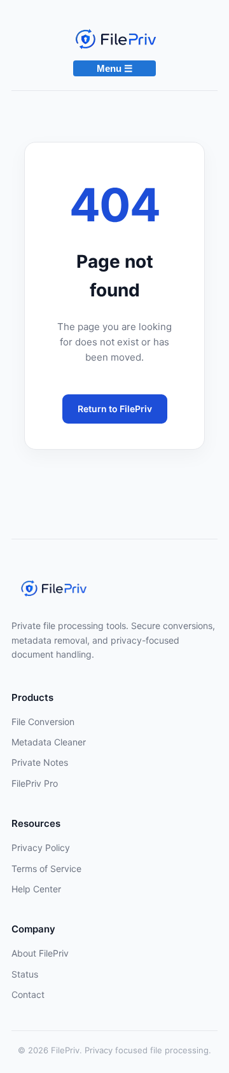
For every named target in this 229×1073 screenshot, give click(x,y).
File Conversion (42, 721)
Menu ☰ (114, 68)
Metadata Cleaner (48, 742)
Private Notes (39, 762)
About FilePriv (40, 953)
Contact (28, 994)
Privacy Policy (40, 847)
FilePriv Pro (34, 783)
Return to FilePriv (115, 408)
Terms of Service (46, 868)
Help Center (36, 888)
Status (24, 974)
